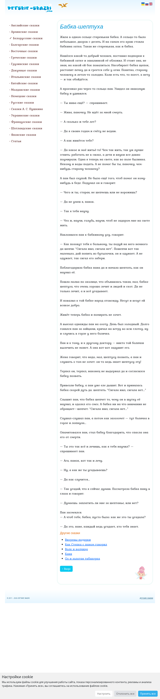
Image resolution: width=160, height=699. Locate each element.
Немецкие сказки (23, 96)
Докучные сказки (24, 70)
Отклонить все (125, 693)
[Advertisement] (80, 650)
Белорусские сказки (27, 38)
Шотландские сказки (26, 128)
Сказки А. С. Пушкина (27, 109)
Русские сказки (22, 102)
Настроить (103, 693)
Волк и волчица (76, 549)
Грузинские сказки (25, 64)
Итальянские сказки (26, 76)
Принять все (148, 693)
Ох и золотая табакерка (82, 558)
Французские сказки (26, 121)
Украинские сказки (25, 115)
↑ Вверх (66, 569)
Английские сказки (25, 25)
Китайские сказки (24, 83)
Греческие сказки (24, 57)
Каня (68, 553)
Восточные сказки (24, 51)
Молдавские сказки (25, 89)
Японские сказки (23, 134)
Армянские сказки (24, 31)
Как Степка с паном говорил (86, 544)
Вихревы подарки (78, 539)
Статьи (16, 141)
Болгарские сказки (25, 44)
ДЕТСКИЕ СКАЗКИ (146, 598)
